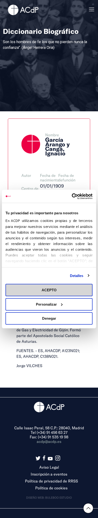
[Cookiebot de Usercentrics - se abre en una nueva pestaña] (72, 196)
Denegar (49, 318)
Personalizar (46, 304)
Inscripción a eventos (49, 474)
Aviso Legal (49, 467)
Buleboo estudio (58, 497)
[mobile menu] (92, 9)
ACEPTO (49, 290)
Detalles (76, 275)
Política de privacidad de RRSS (51, 481)
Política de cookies (51, 488)
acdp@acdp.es (49, 441)
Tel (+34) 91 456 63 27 (49, 432)
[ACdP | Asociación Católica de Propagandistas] (23, 9)
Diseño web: (35, 497)
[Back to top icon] (88, 508)
